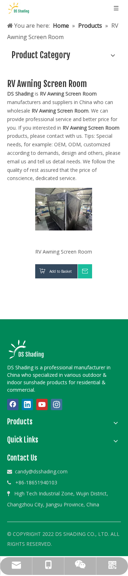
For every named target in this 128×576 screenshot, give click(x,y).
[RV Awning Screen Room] (63, 208)
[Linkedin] (27, 404)
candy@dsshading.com (41, 471)
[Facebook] (12, 404)
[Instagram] (56, 404)
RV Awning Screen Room (63, 251)
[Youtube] (42, 404)
